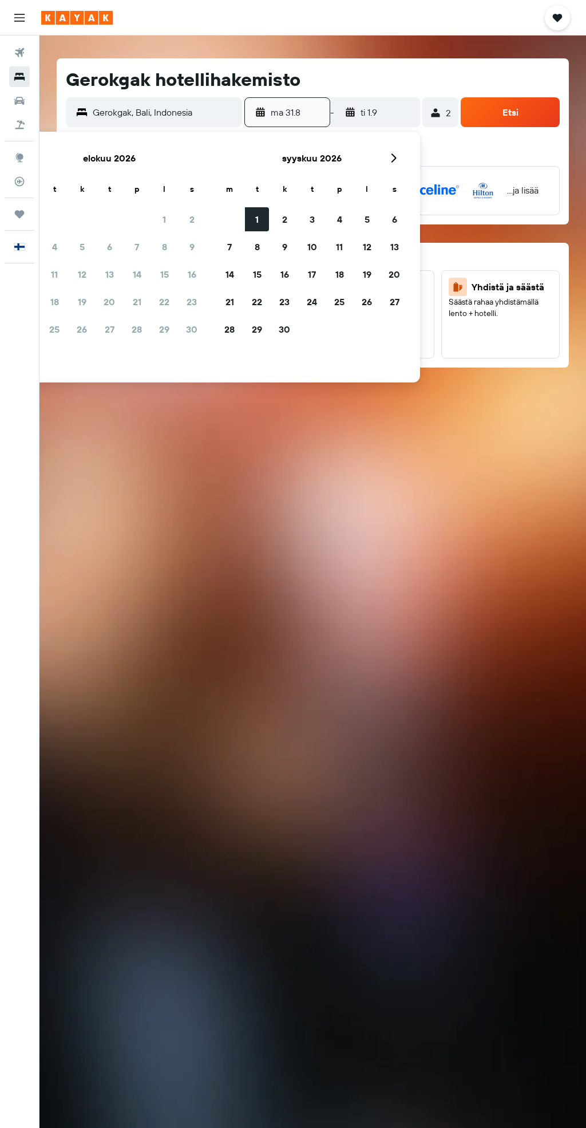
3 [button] (312, 219)
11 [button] (54, 274)
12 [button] (82, 274)
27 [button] (109, 329)
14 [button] (137, 274)
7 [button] (136, 247)
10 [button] (312, 247)
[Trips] (19, 214)
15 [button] (164, 274)
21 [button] (137, 301)
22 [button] (164, 301)
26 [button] (82, 329)
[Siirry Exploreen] (19, 157)
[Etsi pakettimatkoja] (19, 124)
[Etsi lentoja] (19, 52)
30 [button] (191, 329)
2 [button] (192, 219)
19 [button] (82, 301)
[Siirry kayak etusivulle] (77, 18)
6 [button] (109, 247)
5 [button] (82, 247)
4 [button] (54, 247)
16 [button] (192, 274)
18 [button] (54, 301)
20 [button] (109, 301)
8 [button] (164, 247)
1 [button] (164, 219)
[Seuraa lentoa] (19, 181)
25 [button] (54, 329)
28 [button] (137, 329)
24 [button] (312, 301)
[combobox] (164, 112)
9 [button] (192, 247)
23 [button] (192, 301)
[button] (19, 17)
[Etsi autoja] (19, 100)
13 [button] (109, 274)
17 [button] (312, 274)
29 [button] (164, 329)
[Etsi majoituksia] (19, 76)
